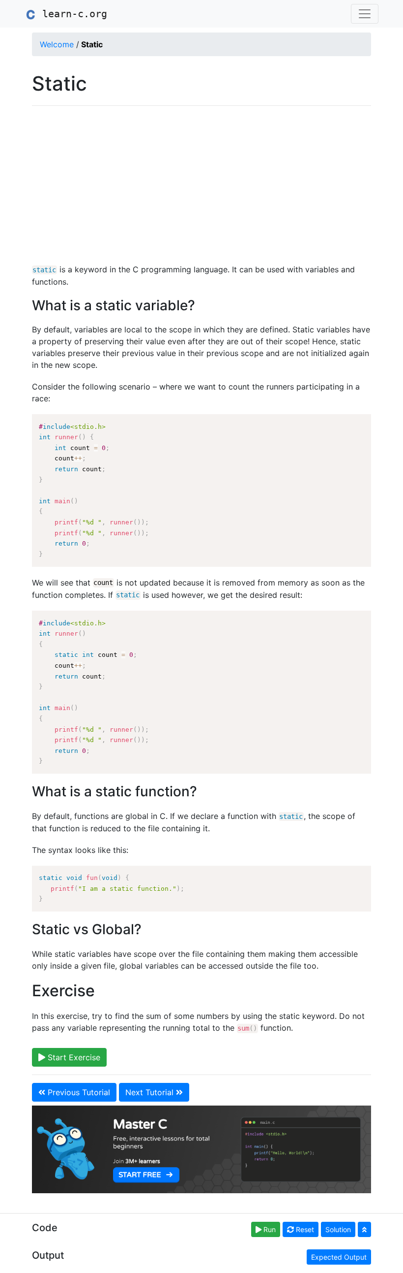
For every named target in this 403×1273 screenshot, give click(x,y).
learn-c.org (71, 14)
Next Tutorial (150, 1092)
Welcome (57, 44)
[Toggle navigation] (364, 14)
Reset (304, 1229)
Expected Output (339, 1257)
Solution (338, 1229)
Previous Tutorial (77, 1092)
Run (268, 1229)
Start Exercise (72, 1057)
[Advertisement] (201, 185)
